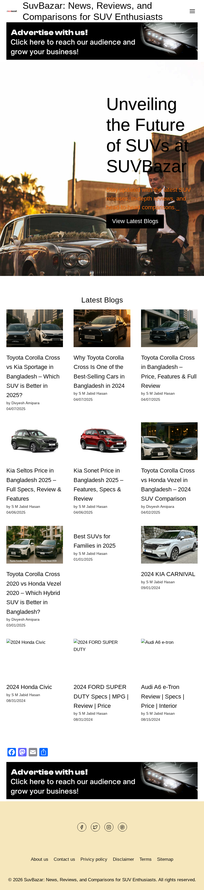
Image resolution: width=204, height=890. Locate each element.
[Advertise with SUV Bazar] (102, 58)
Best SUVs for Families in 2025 (95, 541)
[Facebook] (81, 827)
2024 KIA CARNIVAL (168, 574)
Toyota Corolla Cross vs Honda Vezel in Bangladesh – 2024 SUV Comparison (168, 484)
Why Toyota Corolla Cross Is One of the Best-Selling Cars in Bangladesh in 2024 (99, 371)
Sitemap (165, 859)
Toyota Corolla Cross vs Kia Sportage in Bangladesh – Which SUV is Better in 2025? (33, 376)
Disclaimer (123, 859)
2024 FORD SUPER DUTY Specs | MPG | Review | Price (101, 696)
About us (39, 859)
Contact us (64, 859)
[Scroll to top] (190, 881)
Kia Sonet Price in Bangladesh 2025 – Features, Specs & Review (98, 484)
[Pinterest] (122, 827)
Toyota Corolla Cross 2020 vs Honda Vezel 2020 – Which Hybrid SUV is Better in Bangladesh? (33, 593)
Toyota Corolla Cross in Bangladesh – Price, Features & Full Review (169, 371)
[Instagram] (108, 827)
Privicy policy (93, 859)
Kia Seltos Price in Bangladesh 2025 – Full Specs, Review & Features (33, 484)
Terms (145, 859)
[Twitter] (95, 827)
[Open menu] (192, 11)
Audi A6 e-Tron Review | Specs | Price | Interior (162, 696)
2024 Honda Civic (29, 687)
